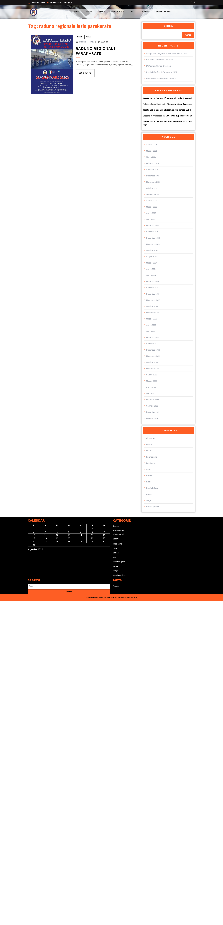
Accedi (116, 586)
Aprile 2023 (151, 325)
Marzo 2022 (151, 393)
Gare (101, 12)
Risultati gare (152, 488)
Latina (149, 475)
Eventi (89, 12)
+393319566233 (38, 2)
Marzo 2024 (151, 275)
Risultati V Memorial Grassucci (159, 60)
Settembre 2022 (153, 368)
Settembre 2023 (153, 312)
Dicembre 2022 (153, 350)
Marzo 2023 (151, 331)
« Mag (31, 554)
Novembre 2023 (153, 300)
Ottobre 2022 (152, 362)
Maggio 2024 (151, 263)
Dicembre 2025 (153, 176)
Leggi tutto (86, 74)
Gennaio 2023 (152, 344)
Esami (149, 444)
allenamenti (151, 438)
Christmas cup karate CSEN (177, 110)
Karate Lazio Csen (152, 98)
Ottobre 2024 (152, 250)
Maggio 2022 (151, 381)
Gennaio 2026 (152, 169)
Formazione (116, 12)
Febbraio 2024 (152, 281)
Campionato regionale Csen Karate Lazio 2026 (167, 53)
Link (131, 12)
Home (76, 12)
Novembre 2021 (153, 418)
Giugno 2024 (151, 256)
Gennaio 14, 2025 (86, 41)
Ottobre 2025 (152, 188)
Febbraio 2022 (152, 400)
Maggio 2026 (151, 151)
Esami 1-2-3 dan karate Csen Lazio (161, 78)
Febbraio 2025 (152, 225)
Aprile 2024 (151, 269)
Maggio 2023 (151, 319)
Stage (148, 500)
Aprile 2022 (151, 387)
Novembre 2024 (153, 244)
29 (92, 541)
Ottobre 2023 (152, 306)
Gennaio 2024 (152, 288)
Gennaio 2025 (152, 232)
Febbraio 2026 (152, 163)
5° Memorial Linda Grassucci (158, 66)
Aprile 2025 (151, 213)
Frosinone (150, 463)
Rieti (148, 482)
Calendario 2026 (163, 12)
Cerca (168, 26)
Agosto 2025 (151, 201)
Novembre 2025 (153, 182)
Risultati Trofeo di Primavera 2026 (161, 72)
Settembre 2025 (153, 194)
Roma (88, 37)
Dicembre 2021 (153, 412)
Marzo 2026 (151, 157)
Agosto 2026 (151, 145)
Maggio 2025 (151, 207)
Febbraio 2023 (152, 337)
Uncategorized (152, 507)
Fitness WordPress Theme (94, 597)
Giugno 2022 (151, 375)
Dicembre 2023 (153, 294)
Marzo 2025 (151, 219)
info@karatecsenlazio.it (61, 2)
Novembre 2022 (153, 356)
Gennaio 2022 (152, 406)
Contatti (144, 12)
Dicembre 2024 (153, 238)
